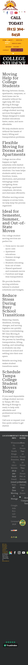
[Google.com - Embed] (5, 450)
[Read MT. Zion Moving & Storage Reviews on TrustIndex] (10, 646)
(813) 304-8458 (14, 474)
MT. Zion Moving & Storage (14, 493)
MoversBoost (5, 561)
